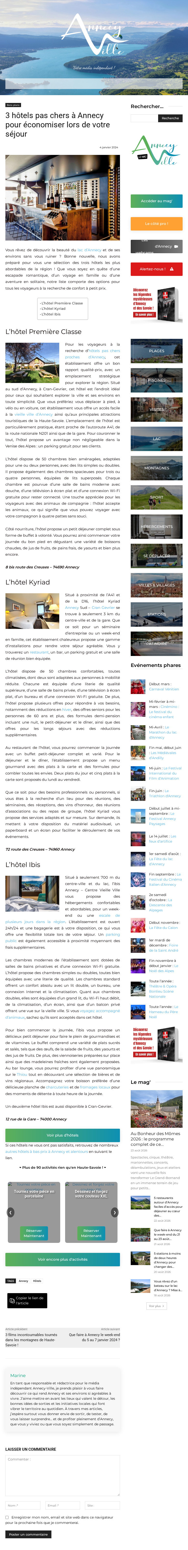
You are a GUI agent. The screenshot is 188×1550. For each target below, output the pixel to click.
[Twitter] (74, 1298)
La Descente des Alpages (160, 905)
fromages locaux (95, 1087)
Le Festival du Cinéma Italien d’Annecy (165, 879)
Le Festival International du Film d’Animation (165, 773)
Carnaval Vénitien (164, 689)
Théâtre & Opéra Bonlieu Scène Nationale (162, 991)
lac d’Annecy (89, 250)
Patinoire (156, 643)
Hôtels (37, 1281)
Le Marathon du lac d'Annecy (163, 732)
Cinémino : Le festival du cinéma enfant (164, 712)
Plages (156, 351)
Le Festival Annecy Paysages (162, 818)
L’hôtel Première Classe (62, 303)
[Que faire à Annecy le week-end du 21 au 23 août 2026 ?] (140, 1235)
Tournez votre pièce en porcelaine (34, 1193)
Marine (18, 1375)
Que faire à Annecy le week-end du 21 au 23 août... (168, 1234)
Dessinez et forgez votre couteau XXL (91, 1193)
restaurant (39, 652)
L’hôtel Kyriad (54, 309)
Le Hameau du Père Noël (163, 1012)
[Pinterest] (85, 1298)
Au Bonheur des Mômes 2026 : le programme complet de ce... (155, 1139)
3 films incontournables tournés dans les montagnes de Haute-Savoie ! (31, 1340)
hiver (66, 709)
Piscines (156, 380)
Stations (157, 614)
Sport (156, 497)
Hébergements (157, 526)
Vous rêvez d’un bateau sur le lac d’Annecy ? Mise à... (168, 1285)
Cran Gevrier (103, 607)
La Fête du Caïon (163, 928)
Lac (157, 438)
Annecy (72, 607)
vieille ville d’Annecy (34, 414)
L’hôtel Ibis (51, 314)
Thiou (22, 1074)
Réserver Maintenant (34, 1233)
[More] (97, 1298)
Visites (157, 409)
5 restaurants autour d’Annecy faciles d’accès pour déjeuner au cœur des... (168, 1206)
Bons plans (13, 105)
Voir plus (155, 1306)
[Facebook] (63, 1298)
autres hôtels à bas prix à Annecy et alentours (46, 1151)
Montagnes (156, 468)
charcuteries (57, 1087)
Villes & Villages (157, 585)
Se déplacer (156, 556)
